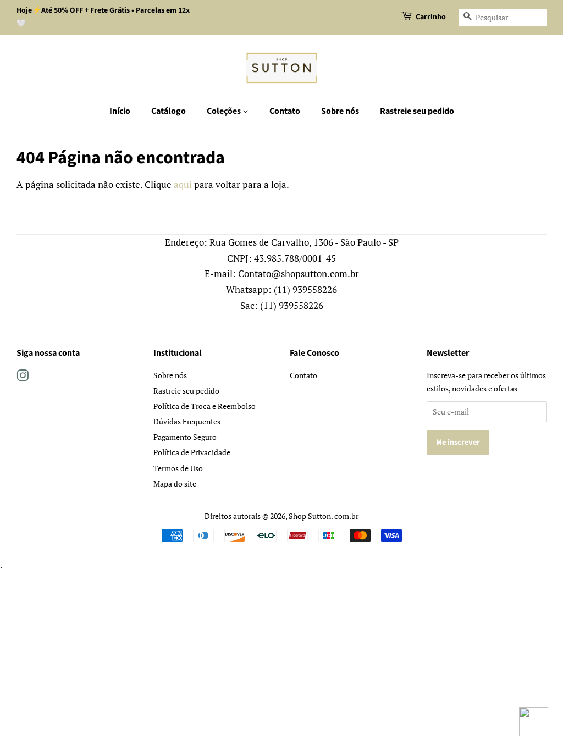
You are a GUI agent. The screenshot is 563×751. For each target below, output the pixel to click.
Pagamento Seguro (185, 437)
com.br (346, 516)
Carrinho (431, 17)
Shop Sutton (310, 516)
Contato (284, 111)
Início (119, 111)
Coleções (224, 111)
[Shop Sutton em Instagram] (22, 377)
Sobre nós (340, 111)
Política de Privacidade (191, 452)
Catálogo (168, 111)
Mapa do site (174, 483)
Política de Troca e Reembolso (204, 406)
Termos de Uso (178, 468)
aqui (183, 184)
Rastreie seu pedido (417, 111)
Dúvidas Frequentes (186, 421)
